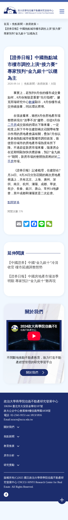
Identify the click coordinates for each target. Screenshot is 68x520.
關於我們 (32, 372)
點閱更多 (14, 202)
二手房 (12, 124)
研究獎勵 (9, 465)
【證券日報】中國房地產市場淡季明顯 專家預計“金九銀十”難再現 (33, 278)
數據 (32, 102)
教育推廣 (9, 446)
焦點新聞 (9, 436)
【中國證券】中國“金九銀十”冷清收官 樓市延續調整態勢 (33, 265)
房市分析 (9, 455)
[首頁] (29, 11)
